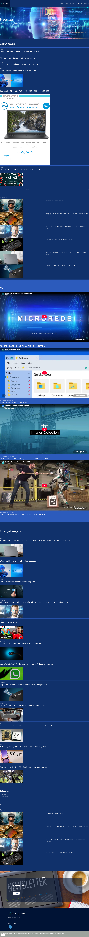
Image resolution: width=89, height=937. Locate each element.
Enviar (16, 893)
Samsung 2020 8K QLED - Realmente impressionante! (23, 767)
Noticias (80, 3)
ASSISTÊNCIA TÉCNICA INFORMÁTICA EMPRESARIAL (22, 346)
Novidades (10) (4, 796)
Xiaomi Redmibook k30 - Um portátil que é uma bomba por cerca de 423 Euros (35, 540)
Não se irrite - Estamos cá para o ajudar (17, 58)
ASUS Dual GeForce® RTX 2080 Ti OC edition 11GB (59, 239)
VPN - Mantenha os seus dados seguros (17, 582)
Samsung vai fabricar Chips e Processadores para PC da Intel (27, 726)
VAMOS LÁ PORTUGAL (9, 623)
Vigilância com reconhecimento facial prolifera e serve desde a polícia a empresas (36, 602)
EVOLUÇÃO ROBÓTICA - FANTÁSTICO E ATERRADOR (22, 515)
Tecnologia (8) (3, 794)
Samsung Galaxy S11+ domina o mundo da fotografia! (23, 746)
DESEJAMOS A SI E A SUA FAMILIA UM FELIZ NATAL (22, 170)
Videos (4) (2, 799)
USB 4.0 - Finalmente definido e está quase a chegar (23, 643)
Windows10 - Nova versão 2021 (13, 402)
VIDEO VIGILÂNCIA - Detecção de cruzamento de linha (24, 458)
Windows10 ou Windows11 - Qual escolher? (19, 70)
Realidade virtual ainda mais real (54, 200)
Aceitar (3, 935)
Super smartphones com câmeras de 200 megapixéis (60, 265)
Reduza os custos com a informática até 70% (19, 52)
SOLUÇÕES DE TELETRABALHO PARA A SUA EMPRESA (23, 705)
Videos (10, 344)
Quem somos (64, 3)
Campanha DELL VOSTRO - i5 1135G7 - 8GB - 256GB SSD (24, 91)
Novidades (2, 600)
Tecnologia (2, 682)
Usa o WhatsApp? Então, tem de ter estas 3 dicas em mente (26, 664)
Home (56, 3)
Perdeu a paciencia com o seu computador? (19, 64)
